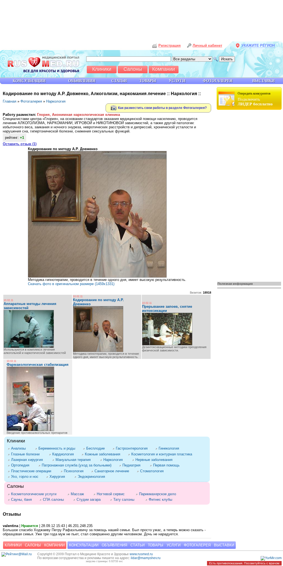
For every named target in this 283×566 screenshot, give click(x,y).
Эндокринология (92, 476)
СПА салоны (55, 499)
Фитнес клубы (161, 499)
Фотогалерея (31, 101)
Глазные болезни (27, 454)
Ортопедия (22, 465)
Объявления (114, 545)
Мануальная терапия (75, 460)
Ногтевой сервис (113, 494)
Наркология (55, 101)
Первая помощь (167, 465)
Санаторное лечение (113, 471)
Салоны (33, 545)
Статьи (137, 545)
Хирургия (59, 476)
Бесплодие (96, 448)
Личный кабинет (207, 45)
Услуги (173, 545)
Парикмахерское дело (160, 494)
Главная (9, 101)
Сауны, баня (22, 499)
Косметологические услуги (36, 494)
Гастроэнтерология (133, 448)
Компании (54, 545)
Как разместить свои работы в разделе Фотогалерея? (162, 107)
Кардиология (64, 454)
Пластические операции (33, 471)
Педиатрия (133, 465)
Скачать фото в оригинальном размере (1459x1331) (71, 284)
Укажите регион (258, 45)
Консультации (83, 545)
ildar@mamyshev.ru (146, 558)
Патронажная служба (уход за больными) (78, 465)
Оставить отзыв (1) (19, 144)
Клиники (13, 545)
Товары (155, 545)
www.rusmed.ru (141, 554)
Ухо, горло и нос (26, 476)
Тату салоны (126, 499)
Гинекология (170, 448)
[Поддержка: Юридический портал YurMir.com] (271, 558)
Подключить (255, 99)
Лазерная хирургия (29, 460)
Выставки (224, 545)
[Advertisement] (250, 194)
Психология (75, 471)
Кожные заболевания (103, 454)
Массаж (79, 494)
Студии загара (90, 499)
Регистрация (169, 45)
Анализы (20, 448)
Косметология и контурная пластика (162, 454)
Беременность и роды (57, 448)
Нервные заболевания (155, 460)
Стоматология (153, 471)
